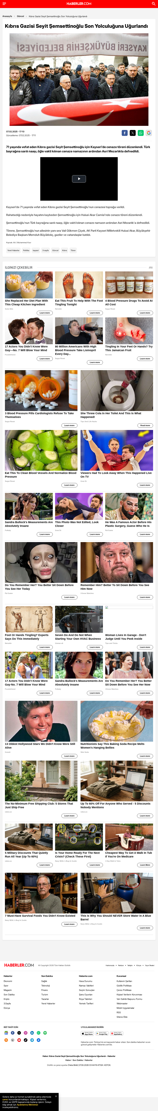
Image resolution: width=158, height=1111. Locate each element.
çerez (5, 1099)
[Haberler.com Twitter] (19, 1033)
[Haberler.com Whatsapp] (38, 1033)
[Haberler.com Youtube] (19, 1040)
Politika (26, 250)
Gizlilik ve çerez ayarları (57, 1065)
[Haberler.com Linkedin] (32, 1033)
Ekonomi (8, 981)
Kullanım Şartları (124, 981)
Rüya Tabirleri (85, 999)
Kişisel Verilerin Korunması (129, 994)
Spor (6, 985)
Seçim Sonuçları (87, 990)
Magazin (8, 990)
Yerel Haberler (13, 250)
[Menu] (4, 4)
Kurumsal (121, 976)
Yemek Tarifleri (86, 1003)
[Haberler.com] (19, 965)
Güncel (20, 16)
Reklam (121, 965)
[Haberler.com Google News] (6, 1033)
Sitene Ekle (122, 1017)
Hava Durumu (85, 981)
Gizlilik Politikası (124, 985)
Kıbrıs (64, 250)
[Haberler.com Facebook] (12, 1033)
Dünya (7, 1008)
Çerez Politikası (124, 990)
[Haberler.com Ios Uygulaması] (87, 1033)
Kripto (6, 999)
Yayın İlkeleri (149, 965)
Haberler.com (85, 976)
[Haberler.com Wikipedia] (12, 1040)
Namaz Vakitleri (86, 985)
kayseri (36, 250)
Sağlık (44, 981)
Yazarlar (45, 999)
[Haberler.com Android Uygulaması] (102, 1033)
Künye (138, 965)
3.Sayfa (7, 1003)
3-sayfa (45, 250)
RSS (119, 1012)
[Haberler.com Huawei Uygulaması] (116, 1033)
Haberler (8, 976)
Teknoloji (45, 985)
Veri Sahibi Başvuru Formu (129, 999)
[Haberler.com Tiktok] (25, 1040)
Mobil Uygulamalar (125, 1008)
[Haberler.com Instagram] (25, 1033)
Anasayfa (7, 16)
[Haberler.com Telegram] (32, 1040)
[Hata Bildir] (73, 1065)
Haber (68, 1060)
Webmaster (122, 1003)
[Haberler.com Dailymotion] (38, 1040)
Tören (73, 250)
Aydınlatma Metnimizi (27, 1104)
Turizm (44, 994)
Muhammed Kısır (24, 242)
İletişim (130, 965)
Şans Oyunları (85, 994)
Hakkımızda (110, 965)
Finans (44, 990)
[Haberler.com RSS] (6, 1040)
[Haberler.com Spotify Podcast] (45, 1033)
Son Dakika (9, 994)
